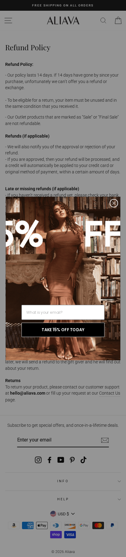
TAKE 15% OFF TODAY (63, 330)
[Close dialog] (113, 203)
